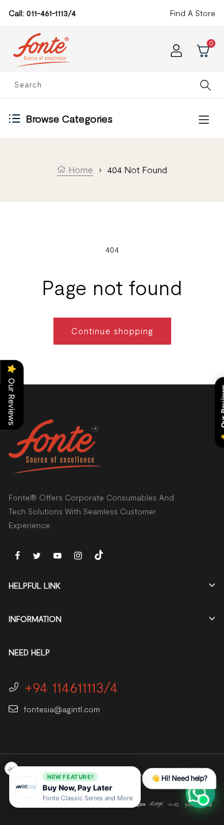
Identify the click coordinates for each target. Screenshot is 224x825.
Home (79, 169)
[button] (75, 787)
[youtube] (57, 555)
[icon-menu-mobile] (203, 119)
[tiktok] (98, 553)
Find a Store (192, 13)
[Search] (205, 85)
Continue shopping (112, 331)
